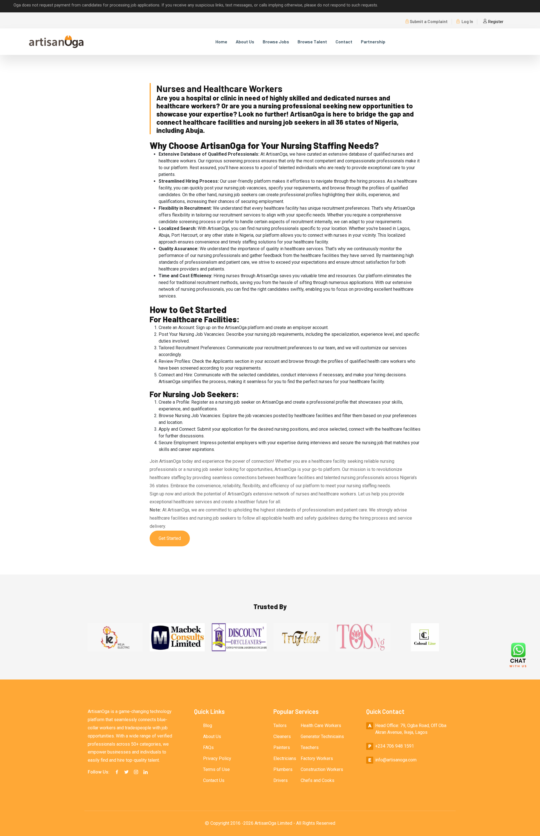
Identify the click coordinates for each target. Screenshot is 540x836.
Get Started (170, 538)
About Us (245, 41)
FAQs (208, 747)
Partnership (373, 41)
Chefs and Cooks (317, 780)
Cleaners (282, 736)
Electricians (284, 758)
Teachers (310, 747)
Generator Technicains (322, 736)
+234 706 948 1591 (394, 746)
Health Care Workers (321, 725)
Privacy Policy (217, 758)
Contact (344, 41)
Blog (207, 725)
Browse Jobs (276, 41)
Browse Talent (312, 41)
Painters (281, 747)
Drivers (280, 780)
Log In (467, 21)
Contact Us (213, 780)
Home (221, 41)
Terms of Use (216, 769)
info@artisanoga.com (396, 760)
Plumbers (282, 769)
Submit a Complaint (429, 21)
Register (495, 21)
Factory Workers (317, 758)
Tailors (280, 725)
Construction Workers (322, 769)
